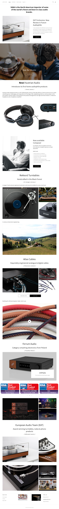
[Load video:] (29, 239)
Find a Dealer (37, 166)
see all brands (29, 74)
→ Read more (37, 36)
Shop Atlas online (24, 295)
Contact (4, 498)
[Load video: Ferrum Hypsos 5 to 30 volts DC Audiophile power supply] (47, 414)
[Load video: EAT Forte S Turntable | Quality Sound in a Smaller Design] (20, 478)
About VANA (4, 500)
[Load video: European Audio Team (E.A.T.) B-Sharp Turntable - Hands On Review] (47, 471)
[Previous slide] (27, 382)
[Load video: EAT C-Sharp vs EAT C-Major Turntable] (47, 485)
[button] (24, 2)
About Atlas (35, 295)
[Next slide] (32, 382)
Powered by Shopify (31, 507)
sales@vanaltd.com (46, 499)
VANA (28, 507)
